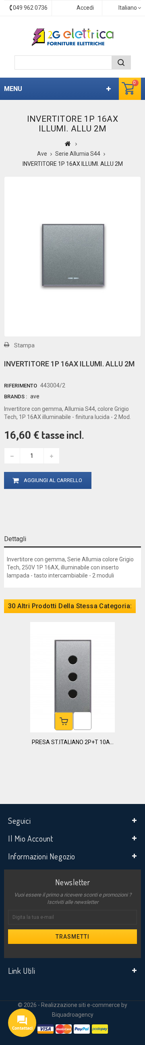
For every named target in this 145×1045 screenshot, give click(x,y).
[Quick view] (82, 721)
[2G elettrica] (72, 37)
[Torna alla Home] (68, 144)
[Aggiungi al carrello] (63, 721)
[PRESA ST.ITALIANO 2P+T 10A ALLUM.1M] (72, 676)
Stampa (24, 345)
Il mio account (30, 838)
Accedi (85, 7)
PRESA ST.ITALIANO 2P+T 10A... (73, 742)
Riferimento (20, 386)
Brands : (15, 396)
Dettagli (15, 539)
